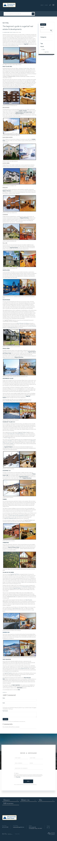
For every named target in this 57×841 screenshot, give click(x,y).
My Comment (5, 710)
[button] (33, 14)
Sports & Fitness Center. (13, 547)
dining (5, 76)
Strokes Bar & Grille (11, 596)
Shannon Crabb (6, 32)
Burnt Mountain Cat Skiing (22, 323)
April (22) (47, 52)
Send (28, 781)
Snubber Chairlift (23, 110)
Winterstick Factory (26, 586)
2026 (43, 49)
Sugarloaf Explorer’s (23, 476)
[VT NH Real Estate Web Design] (51, 833)
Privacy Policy (17, 721)
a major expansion (15, 685)
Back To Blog (5, 22)
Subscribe (43, 24)
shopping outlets (11, 76)
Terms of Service (22, 721)
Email (4, 702)
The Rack (10, 441)
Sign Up (42, 5)
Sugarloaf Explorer (19, 113)
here (19, 689)
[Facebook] (47, 828)
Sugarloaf (26, 44)
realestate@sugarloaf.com (18, 827)
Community (6, 800)
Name (4, 698)
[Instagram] (49, 828)
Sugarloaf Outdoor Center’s (24, 432)
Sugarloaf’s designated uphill (10, 518)
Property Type (25, 800)
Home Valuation (8, 803)
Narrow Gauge (7, 437)
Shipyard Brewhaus (24, 217)
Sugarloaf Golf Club (14, 574)
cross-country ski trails (17, 400)
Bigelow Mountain (7, 190)
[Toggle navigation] (53, 5)
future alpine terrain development (17, 515)
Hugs (20, 441)
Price (40, 800)
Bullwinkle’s (19, 687)
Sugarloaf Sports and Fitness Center (23, 112)
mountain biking (8, 400)
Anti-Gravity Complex (8, 443)
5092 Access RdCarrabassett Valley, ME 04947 (35, 827)
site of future (15, 608)
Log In (46, 5)
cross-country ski (10, 433)
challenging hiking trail (12, 327)
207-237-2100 (5, 827)
